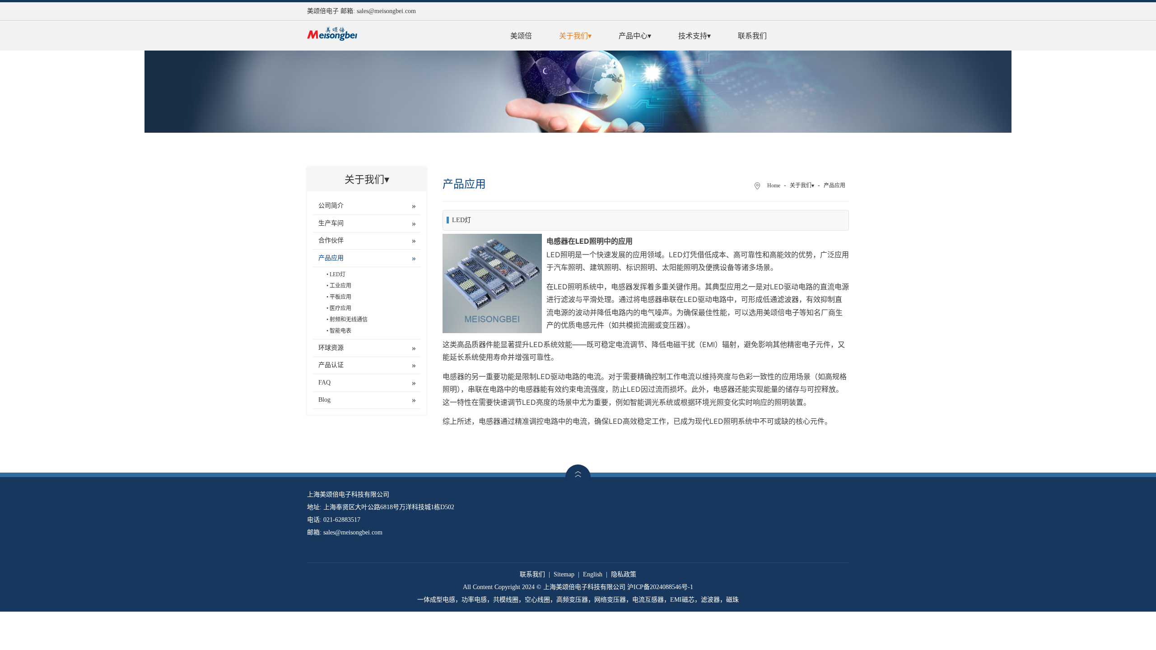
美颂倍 (521, 36)
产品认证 (331, 365)
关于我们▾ (575, 36)
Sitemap (564, 574)
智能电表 (340, 331)
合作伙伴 (331, 240)
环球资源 (331, 347)
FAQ (324, 382)
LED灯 (337, 274)
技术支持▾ (694, 36)
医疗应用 (340, 308)
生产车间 (331, 223)
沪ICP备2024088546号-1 (660, 587)
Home (773, 185)
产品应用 (331, 258)
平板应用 (340, 297)
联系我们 (752, 36)
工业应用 (340, 286)
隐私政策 (623, 574)
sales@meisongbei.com (386, 11)
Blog (324, 399)
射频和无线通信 (349, 319)
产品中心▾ (635, 36)
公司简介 (331, 205)
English (592, 574)
